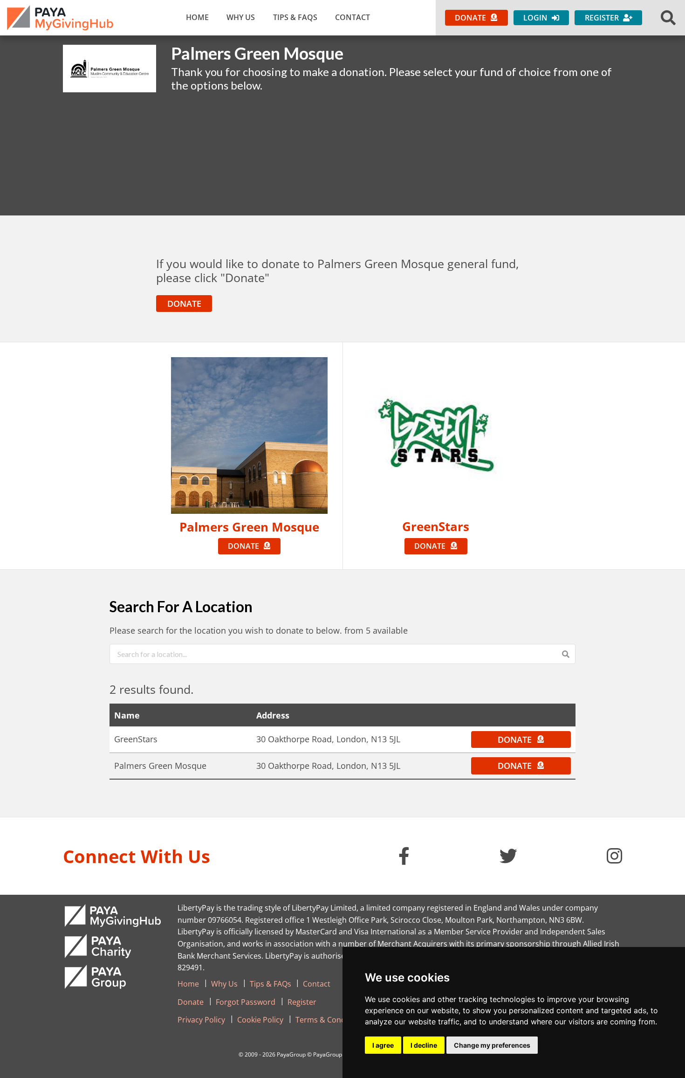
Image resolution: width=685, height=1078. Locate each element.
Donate (184, 303)
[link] (60, 17)
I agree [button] (383, 1045)
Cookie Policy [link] (260, 1020)
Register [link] (302, 1002)
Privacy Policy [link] (201, 1020)
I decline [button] (424, 1045)
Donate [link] (191, 1002)
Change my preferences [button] (492, 1045)
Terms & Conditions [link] (330, 1020)
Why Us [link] (240, 17)
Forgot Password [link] (245, 1002)
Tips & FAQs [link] (295, 17)
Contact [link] (352, 17)
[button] (668, 17)
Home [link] (197, 17)
